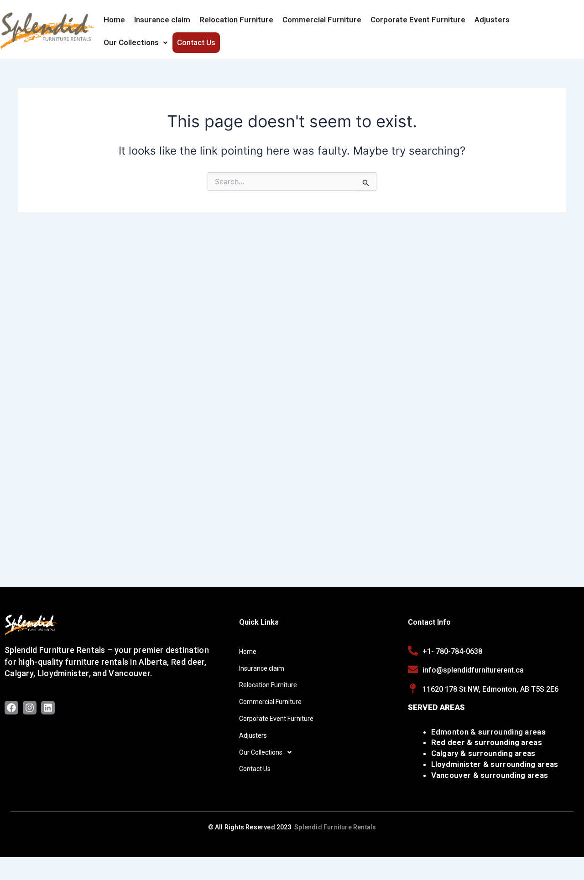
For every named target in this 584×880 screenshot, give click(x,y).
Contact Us (196, 42)
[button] (135, 42)
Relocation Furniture (236, 19)
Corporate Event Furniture (417, 19)
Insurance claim (162, 19)
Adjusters (492, 19)
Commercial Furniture (321, 19)
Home (114, 19)
